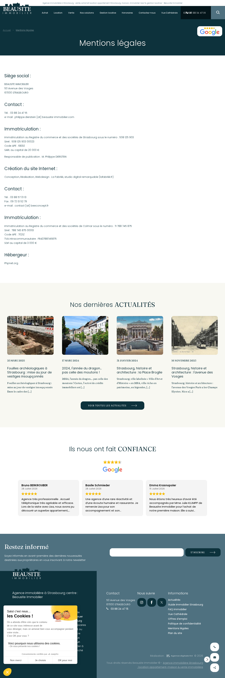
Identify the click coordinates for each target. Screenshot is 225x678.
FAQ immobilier (177, 609)
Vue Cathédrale (177, 614)
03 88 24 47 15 (119, 609)
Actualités (174, 600)
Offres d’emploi (177, 619)
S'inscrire (198, 552)
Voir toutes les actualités (107, 405)
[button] (207, 659)
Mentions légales (178, 628)
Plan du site (175, 633)
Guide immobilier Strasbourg (185, 604)
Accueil (7, 30)
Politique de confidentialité (184, 623)
